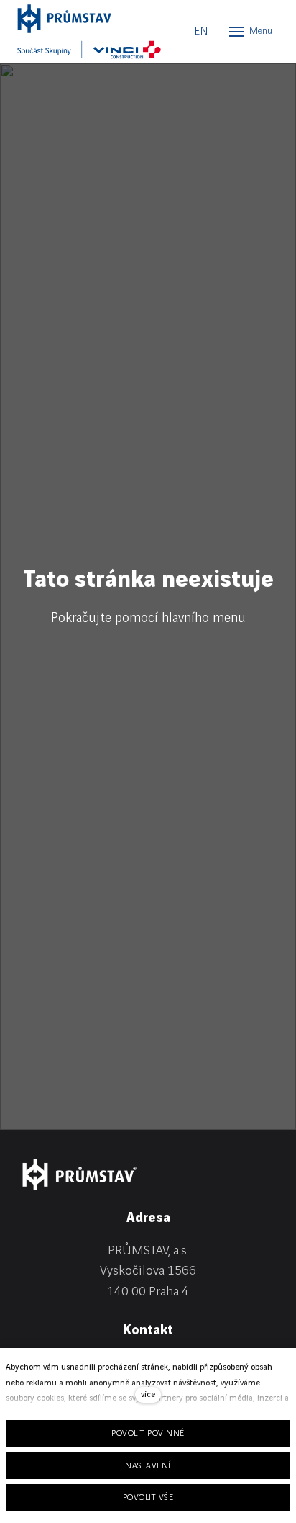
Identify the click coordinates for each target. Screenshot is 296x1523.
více (148, 1394)
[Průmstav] (82, 18)
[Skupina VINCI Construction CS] (89, 49)
